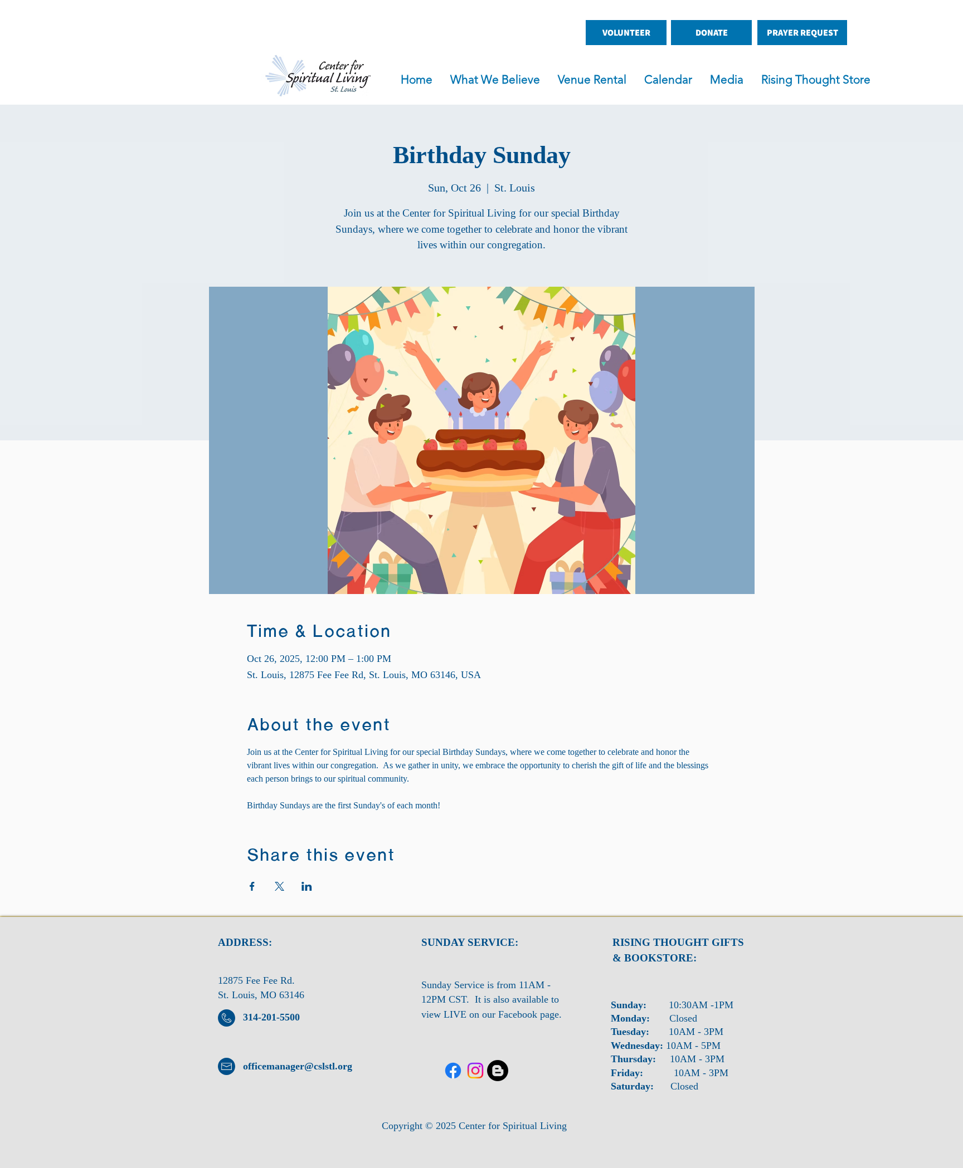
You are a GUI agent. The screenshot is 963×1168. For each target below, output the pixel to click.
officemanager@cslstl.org (297, 1066)
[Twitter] (475, 1070)
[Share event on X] (279, 886)
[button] (595, 79)
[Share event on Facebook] (252, 886)
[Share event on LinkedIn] (306, 886)
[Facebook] (453, 1070)
